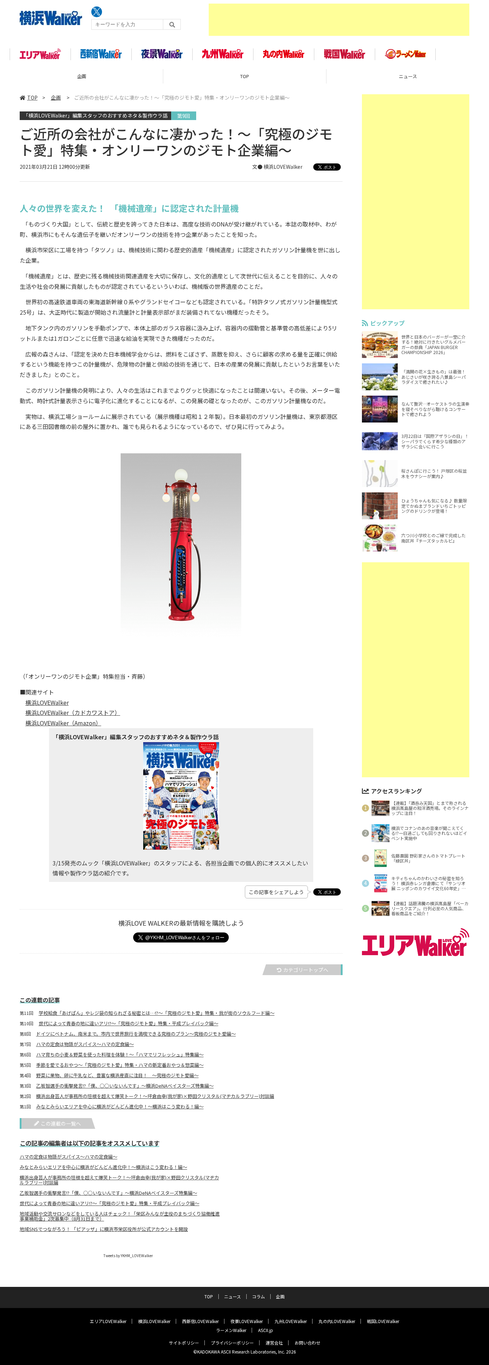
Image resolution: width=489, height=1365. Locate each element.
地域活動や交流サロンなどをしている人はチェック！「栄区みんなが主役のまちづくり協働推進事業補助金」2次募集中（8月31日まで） (120, 1216)
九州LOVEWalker (291, 1321)
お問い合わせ (307, 1343)
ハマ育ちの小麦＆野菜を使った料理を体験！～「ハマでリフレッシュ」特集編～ (120, 1054)
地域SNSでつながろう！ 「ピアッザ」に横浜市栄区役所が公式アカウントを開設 (104, 1229)
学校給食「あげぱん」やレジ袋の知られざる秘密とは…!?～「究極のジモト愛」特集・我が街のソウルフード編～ (157, 1013)
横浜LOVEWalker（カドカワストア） (72, 712)
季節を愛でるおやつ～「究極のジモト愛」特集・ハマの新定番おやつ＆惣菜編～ (120, 1065)
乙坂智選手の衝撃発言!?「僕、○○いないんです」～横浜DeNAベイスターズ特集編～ (125, 1085)
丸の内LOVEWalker (337, 1321)
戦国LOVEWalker (383, 1321)
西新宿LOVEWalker (200, 1321)
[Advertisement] (339, 20)
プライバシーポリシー (232, 1343)
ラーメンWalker (231, 1330)
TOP (244, 76)
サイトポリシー (184, 1343)
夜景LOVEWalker (247, 1321)
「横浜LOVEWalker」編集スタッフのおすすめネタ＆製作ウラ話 (95, 115)
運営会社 (274, 1343)
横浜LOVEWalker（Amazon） (63, 723)
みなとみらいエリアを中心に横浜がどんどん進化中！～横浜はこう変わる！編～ (120, 1106)
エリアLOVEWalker (108, 1321)
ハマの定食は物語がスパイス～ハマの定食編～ (85, 1044)
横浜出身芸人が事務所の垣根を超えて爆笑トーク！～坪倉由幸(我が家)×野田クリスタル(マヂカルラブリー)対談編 (155, 1096)
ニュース (232, 1296)
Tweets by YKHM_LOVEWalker (128, 1255)
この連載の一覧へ (61, 1123)
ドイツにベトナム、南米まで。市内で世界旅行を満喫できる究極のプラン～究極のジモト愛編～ (136, 1033)
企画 (81, 76)
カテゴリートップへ (305, 969)
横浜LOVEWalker (47, 702)
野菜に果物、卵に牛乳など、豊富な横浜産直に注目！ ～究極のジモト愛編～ (117, 1075)
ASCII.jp (265, 1330)
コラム (258, 1296)
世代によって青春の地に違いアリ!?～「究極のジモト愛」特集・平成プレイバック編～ (128, 1023)
